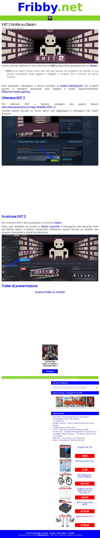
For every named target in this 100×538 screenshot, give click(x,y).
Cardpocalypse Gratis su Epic (64, 427)
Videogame (20, 378)
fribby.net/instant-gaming (16, 91)
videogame (64, 378)
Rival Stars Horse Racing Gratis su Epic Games (71, 417)
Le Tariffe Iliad (58, 421)
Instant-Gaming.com (71, 85)
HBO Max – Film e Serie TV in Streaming (69, 438)
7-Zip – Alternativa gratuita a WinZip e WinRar (71, 429)
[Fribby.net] (50, 8)
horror (50, 378)
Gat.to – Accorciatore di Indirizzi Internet (68, 440)
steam (56, 378)
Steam (93, 65)
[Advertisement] (25, 421)
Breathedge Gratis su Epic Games (66, 419)
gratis (45, 378)
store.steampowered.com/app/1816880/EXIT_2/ (29, 107)
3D (14, 378)
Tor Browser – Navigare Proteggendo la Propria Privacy (75, 432)
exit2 (41, 378)
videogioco (74, 378)
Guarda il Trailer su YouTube (50, 292)
